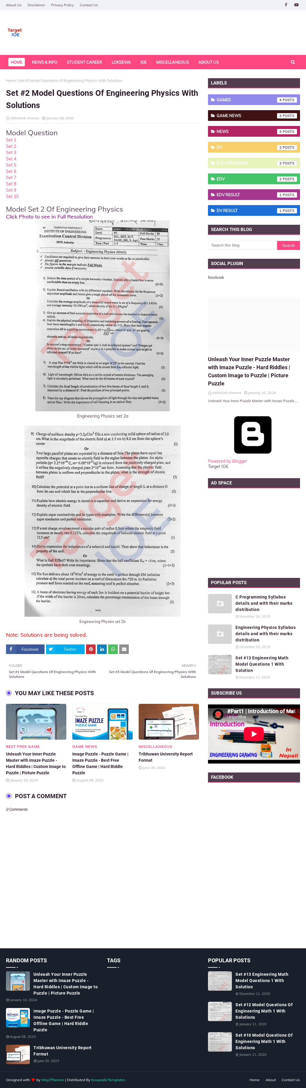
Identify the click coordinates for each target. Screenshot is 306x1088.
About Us (14, 5)
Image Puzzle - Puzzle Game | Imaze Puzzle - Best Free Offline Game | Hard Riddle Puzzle (100, 763)
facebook (216, 277)
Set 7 (11, 177)
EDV (249, 178)
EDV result (249, 194)
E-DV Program (249, 163)
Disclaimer (36, 5)
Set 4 (11, 158)
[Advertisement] (254, 531)
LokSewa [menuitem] (121, 62)
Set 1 (11, 140)
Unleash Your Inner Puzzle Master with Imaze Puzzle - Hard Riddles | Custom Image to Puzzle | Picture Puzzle (36, 763)
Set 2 (11, 146)
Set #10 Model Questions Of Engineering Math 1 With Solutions (264, 1041)
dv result (249, 210)
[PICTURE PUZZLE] (254, 324)
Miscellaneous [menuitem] (172, 62)
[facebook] (286, 5)
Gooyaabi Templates (108, 1080)
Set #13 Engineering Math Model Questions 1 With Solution (261, 664)
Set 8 (11, 184)
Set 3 (11, 152)
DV (249, 147)
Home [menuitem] (16, 62)
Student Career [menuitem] (84, 62)
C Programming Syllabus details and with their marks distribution (263, 603)
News (249, 131)
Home (11, 80)
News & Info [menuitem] (44, 62)
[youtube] (296, 5)
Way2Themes (52, 1080)
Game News (249, 115)
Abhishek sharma (24, 118)
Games (249, 99)
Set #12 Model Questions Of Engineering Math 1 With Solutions (264, 1011)
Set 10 (12, 196)
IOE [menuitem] (143, 62)
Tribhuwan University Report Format (166, 757)
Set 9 (11, 190)
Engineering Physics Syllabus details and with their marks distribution (265, 633)
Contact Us (89, 5)
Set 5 (11, 165)
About (271, 1080)
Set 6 (11, 171)
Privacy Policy (62, 5)
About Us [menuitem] (208, 62)
